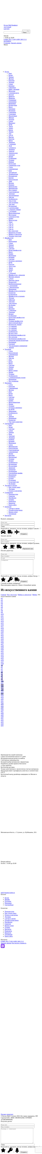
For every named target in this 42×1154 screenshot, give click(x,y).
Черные (11, 77)
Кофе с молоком (14, 89)
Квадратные (13, 457)
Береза (11, 130)
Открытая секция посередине (18, 340)
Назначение (12, 289)
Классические (13, 179)
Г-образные (12, 310)
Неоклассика (13, 186)
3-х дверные (13, 328)
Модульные (12, 215)
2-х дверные (13, 326)
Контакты (8, 515)
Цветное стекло (14, 280)
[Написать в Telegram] (21, 975)
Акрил (11, 128)
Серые (11, 84)
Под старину (13, 190)
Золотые (11, 119)
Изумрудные (13, 105)
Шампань (12, 98)
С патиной (12, 144)
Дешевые (12, 149)
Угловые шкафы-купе (16, 321)
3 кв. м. (11, 224)
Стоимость (12, 148)
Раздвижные (13, 471)
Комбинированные (15, 284)
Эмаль (11, 126)
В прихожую (13, 294)
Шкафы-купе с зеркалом (17, 275)
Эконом (11, 347)
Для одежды (13, 303)
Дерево (11, 132)
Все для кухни (13, 231)
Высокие (12, 308)
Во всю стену (13, 333)
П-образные (13, 158)
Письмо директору (7, 1114)
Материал (12, 123)
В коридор (12, 293)
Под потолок (13, 337)
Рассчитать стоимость (19, 943)
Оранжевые (12, 102)
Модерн (11, 183)
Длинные (12, 312)
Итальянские (13, 176)
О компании (9, 492)
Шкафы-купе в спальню (17, 296)
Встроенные (13, 206)
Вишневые (12, 103)
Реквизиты (12, 501)
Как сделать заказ (14, 487)
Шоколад (12, 96)
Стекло (11, 278)
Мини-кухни (13, 220)
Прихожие (8, 383)
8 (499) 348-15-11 (21, 39)
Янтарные (12, 110)
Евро (10, 171)
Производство (13, 494)
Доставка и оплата (11, 485)
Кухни (7, 71)
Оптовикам (12, 514)
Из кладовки (13, 466)
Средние (11, 259)
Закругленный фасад (15, 323)
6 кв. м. (11, 227)
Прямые (11, 162)
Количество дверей (15, 324)
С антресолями (14, 208)
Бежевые (11, 86)
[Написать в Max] (3, 947)
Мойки (34, 595)
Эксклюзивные (14, 195)
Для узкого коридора (15, 422)
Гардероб (12, 344)
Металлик (12, 91)
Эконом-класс (13, 153)
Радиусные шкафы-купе (17, 317)
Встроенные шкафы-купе (17, 335)
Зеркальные (12, 411)
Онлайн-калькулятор (15, 510)
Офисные (12, 300)
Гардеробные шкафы (15, 473)
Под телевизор (13, 381)
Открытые (12, 469)
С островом (12, 211)
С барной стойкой (15, 209)
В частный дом (14, 482)
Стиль (11, 167)
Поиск (24, 32)
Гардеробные (9, 423)
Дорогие (11, 151)
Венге (11, 107)
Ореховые (12, 109)
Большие (11, 257)
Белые (11, 75)
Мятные (11, 117)
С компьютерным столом (17, 377)
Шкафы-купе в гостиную (17, 291)
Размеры (11, 439)
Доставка (12, 489)
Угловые (11, 160)
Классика (12, 386)
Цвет (10, 73)
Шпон (11, 140)
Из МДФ (11, 409)
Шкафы (7, 899)
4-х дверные (13, 330)
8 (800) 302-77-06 (9, 39)
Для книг (12, 301)
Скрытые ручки (14, 216)
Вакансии (12, 503)
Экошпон (12, 142)
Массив (11, 137)
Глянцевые (12, 87)
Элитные (12, 155)
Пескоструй (12, 282)
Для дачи (12, 204)
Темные (11, 245)
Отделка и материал (15, 261)
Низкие (11, 314)
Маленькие (12, 255)
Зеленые (11, 82)
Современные (13, 169)
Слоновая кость (14, 93)
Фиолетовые (13, 116)
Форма (11, 156)
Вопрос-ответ (13, 512)
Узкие (11, 222)
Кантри (11, 178)
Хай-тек (11, 197)
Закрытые (12, 468)
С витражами (13, 285)
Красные (11, 80)
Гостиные (8, 349)
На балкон (12, 305)
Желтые (11, 79)
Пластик (11, 139)
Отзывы (11, 499)
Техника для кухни (15, 236)
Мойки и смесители (15, 234)
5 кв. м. (11, 225)
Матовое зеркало (14, 277)
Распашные (12, 342)
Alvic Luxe (12, 266)
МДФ (10, 125)
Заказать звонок (6, 943)
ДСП (10, 146)
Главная (3, 595)
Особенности (13, 199)
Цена (10, 434)
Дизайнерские (13, 174)
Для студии (12, 201)
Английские (13, 172)
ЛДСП (11, 135)
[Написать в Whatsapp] (21, 1002)
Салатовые (12, 114)
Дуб (10, 133)
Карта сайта (13, 505)
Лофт (10, 181)
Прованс (11, 185)
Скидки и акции (14, 508)
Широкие (12, 319)
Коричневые (13, 241)
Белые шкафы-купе (15, 250)
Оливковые (12, 100)
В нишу (11, 478)
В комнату (12, 476)
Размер (11, 218)
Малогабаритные (14, 213)
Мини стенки (13, 370)
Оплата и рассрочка (15, 491)
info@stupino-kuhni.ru (8, 892)
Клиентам (8, 506)
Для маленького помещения (18, 346)
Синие (11, 121)
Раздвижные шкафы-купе (17, 339)
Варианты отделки (15, 232)
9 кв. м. (11, 229)
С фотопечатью (14, 287)
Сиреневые (12, 112)
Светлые (11, 248)
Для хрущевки (13, 202)
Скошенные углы (14, 165)
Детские (11, 298)
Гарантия (12, 496)
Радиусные (12, 163)
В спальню (12, 480)
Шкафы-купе (9, 238)
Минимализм (13, 188)
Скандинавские (14, 192)
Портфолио (12, 498)
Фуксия (11, 94)
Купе (10, 415)
